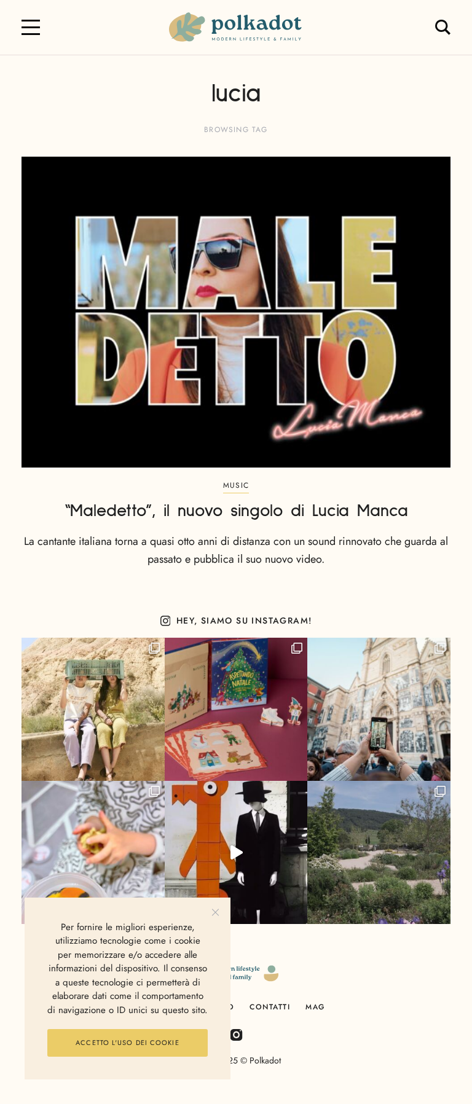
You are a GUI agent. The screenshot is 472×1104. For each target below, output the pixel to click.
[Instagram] (236, 1034)
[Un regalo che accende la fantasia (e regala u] (93, 852)
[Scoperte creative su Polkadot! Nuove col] (378, 709)
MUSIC (236, 485)
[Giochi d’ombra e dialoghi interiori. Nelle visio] (236, 852)
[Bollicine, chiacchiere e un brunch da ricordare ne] (378, 852)
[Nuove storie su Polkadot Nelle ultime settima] (93, 709)
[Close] (215, 912)
